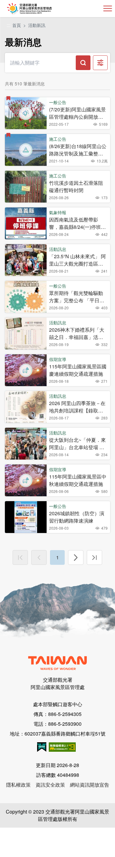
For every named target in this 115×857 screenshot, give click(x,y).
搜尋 (83, 62)
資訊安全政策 (50, 784)
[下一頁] (75, 557)
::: (8, 25)
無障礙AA (62, 747)
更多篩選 (100, 62)
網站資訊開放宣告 (89, 784)
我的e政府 (41, 747)
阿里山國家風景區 (39, 8)
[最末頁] (94, 557)
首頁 (16, 25)
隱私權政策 (18, 784)
